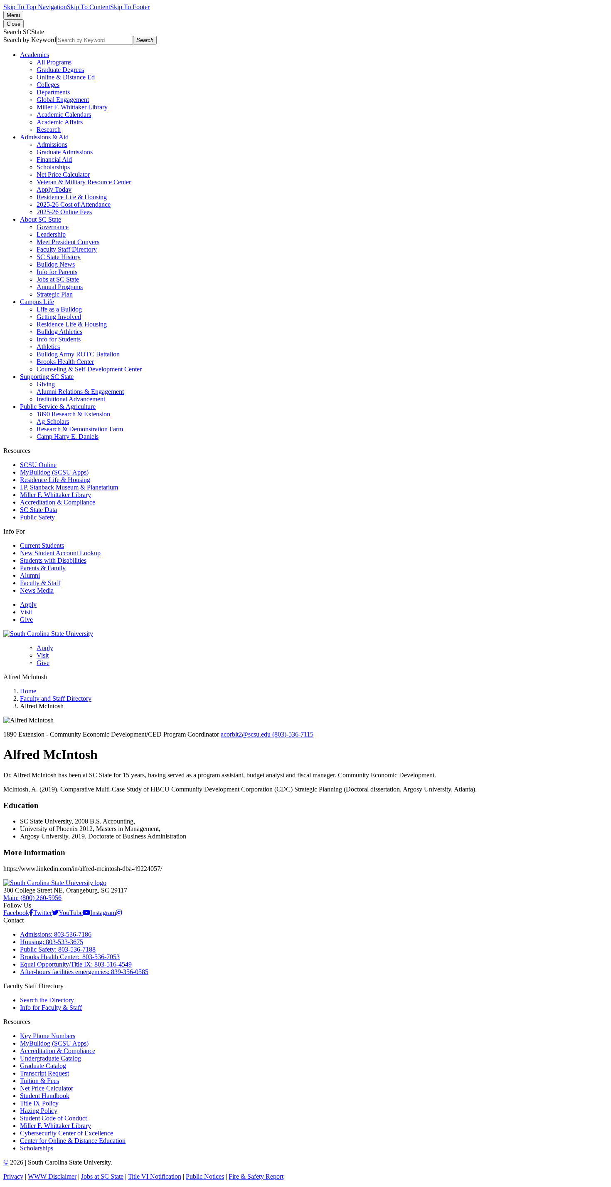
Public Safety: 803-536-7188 (58, 949)
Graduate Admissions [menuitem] (65, 152)
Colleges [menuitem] (48, 84)
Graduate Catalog (43, 1065)
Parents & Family (43, 567)
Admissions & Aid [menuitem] (44, 137)
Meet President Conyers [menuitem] (68, 241)
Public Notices (205, 1176)
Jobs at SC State (102, 1176)
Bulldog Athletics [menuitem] (59, 331)
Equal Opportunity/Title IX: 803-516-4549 (76, 964)
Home (28, 691)
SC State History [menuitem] (59, 256)
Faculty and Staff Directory (55, 698)
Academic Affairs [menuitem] (60, 122)
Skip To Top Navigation (35, 6)
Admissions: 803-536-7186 (55, 934)
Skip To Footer (130, 6)
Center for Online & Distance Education (73, 1140)
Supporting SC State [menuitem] (47, 376)
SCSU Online (38, 464)
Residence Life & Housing (55, 479)
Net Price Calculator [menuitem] (63, 174)
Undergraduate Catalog (50, 1058)
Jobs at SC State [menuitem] (58, 279)
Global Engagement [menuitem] (63, 99)
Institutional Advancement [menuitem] (71, 399)
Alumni (30, 575)
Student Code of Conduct (53, 1118)
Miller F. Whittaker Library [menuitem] (72, 107)
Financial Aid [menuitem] (54, 159)
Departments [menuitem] (53, 92)
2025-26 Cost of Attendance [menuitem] (74, 204)
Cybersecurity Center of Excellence (66, 1133)
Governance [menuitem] (53, 226)
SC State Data (38, 509)
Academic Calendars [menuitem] (64, 114)
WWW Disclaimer (52, 1176)
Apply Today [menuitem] (54, 189)
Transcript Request (44, 1073)
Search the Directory (47, 1000)
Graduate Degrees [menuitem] (60, 69)
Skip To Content (88, 6)
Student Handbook (44, 1095)
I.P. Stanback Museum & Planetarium (69, 487)
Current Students (42, 545)
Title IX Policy (39, 1103)
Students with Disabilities (53, 560)
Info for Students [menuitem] (59, 339)
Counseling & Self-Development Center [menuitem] (89, 369)
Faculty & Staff (40, 582)
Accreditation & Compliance (57, 502)
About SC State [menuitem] (40, 219)
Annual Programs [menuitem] (60, 286)
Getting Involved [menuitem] (59, 316)
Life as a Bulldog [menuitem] (59, 309)
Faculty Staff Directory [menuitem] (67, 249)
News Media (37, 590)
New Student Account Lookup (60, 552)
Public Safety (37, 517)
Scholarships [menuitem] (53, 167)
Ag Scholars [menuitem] (53, 421)
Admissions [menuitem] (52, 144)
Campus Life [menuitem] (37, 301)
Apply (28, 604)
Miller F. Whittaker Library (55, 494)
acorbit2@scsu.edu (246, 734)
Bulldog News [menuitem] (56, 264)
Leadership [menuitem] (51, 234)
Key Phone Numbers (47, 1035)
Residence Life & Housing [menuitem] (72, 196)
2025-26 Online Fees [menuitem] (64, 211)
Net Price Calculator (46, 1088)
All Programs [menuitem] (54, 62)
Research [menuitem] (49, 129)
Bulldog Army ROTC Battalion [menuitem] (78, 354)
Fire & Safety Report (256, 1176)
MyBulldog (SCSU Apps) (54, 472)
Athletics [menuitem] (48, 346)
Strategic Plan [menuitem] (55, 294)
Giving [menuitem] (46, 384)
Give (26, 619)
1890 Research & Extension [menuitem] (73, 414)
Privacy (13, 1176)
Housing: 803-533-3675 (51, 941)
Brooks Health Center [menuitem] (65, 361)
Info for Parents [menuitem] (57, 271)
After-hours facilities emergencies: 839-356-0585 (84, 971)
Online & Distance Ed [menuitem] (66, 77)
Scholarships (36, 1148)
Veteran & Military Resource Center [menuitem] (84, 181)
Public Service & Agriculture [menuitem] (58, 406)
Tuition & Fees (39, 1080)
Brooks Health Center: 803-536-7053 (70, 956)
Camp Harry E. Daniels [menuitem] (68, 436)
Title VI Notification (154, 1176)
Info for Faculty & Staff (51, 1007)
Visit (26, 612)
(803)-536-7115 (292, 734)
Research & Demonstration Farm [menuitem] (80, 429)
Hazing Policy (38, 1110)
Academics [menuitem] (34, 54)
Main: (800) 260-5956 (32, 897)
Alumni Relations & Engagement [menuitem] (80, 391)
